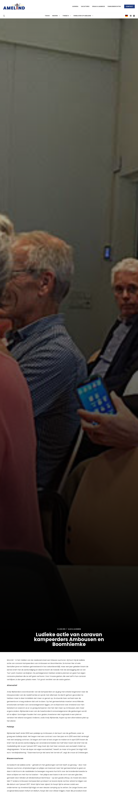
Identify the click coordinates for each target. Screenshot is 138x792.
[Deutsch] (126, 16)
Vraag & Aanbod (98, 6)
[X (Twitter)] (134, 16)
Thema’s (66, 16)
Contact (129, 6)
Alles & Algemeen (74, 629)
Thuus (47, 16)
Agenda (75, 6)
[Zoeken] (4, 16)
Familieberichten (114, 6)
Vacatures (85, 6)
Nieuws (55, 16)
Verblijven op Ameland (82, 16)
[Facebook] (131, 16)
